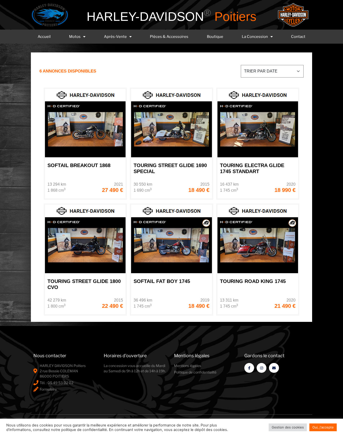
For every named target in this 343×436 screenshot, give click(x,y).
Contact (298, 36)
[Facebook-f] (249, 368)
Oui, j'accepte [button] (323, 427)
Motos (75, 36)
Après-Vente (115, 36)
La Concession (255, 36)
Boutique (215, 36)
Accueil (44, 36)
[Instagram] (261, 368)
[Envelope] (274, 368)
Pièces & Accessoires (169, 36)
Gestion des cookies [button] (288, 427)
